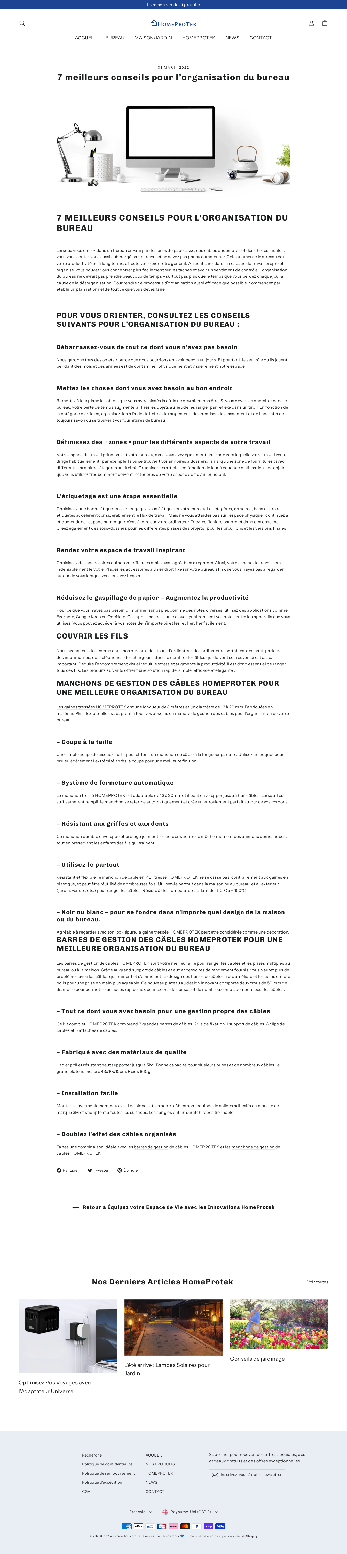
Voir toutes (317, 1281)
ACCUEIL (85, 38)
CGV (86, 1491)
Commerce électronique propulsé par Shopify (224, 1536)
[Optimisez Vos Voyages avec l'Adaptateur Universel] (68, 1336)
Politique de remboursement (108, 1473)
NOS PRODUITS (160, 1464)
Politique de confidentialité (107, 1464)
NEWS (233, 38)
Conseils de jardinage (257, 1358)
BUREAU (115, 38)
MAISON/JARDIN (153, 38)
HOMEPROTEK (198, 38)
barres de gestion (151, 1146)
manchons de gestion (253, 1146)
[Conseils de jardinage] (279, 1324)
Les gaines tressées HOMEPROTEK (91, 706)
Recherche (92, 1455)
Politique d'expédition (102, 1482)
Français (137, 1512)
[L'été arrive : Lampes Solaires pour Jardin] (173, 1327)
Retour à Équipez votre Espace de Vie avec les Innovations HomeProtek (178, 1207)
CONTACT (260, 38)
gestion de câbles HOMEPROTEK (117, 963)
